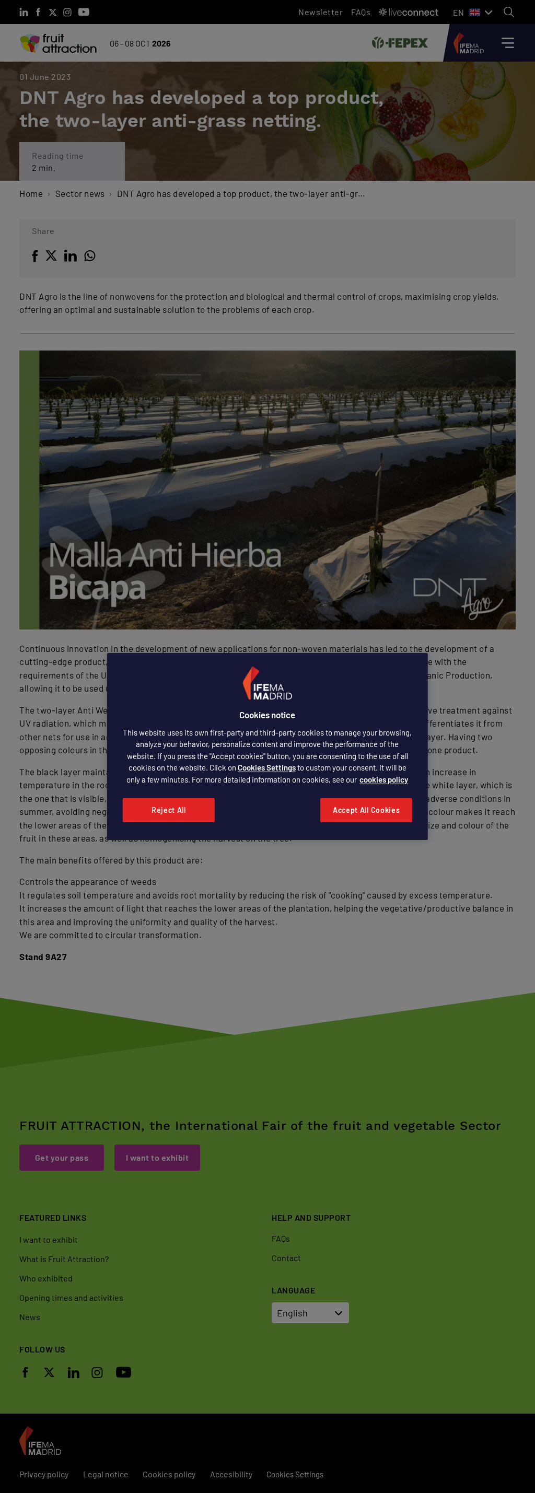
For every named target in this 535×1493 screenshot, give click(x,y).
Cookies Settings (267, 767)
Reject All (169, 810)
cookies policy (383, 779)
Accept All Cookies (366, 810)
